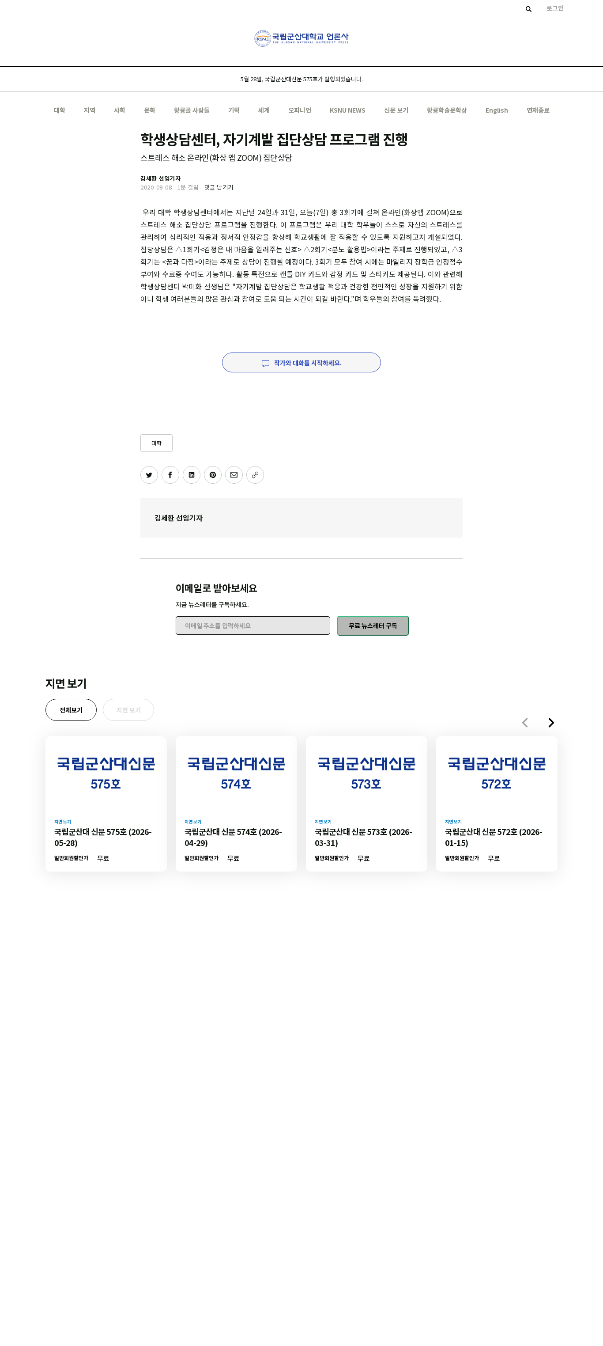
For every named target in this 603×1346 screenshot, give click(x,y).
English (497, 110)
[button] (551, 723)
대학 (59, 110)
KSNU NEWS (348, 110)
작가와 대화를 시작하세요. (307, 362)
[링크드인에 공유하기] (191, 475)
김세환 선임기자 (179, 517)
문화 (149, 110)
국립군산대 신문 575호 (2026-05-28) (102, 837)
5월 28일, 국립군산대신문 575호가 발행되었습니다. (302, 79)
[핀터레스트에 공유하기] (213, 475)
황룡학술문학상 (447, 110)
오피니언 (299, 110)
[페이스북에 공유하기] (170, 475)
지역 (89, 110)
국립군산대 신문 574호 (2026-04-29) (233, 837)
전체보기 (71, 709)
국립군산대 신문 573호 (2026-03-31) (363, 837)
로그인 (555, 8)
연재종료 (538, 110)
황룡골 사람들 (192, 110)
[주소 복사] (255, 475)
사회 (119, 110)
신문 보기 (396, 110)
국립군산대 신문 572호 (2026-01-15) (493, 837)
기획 (234, 110)
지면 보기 (129, 709)
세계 (264, 110)
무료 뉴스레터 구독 (373, 625)
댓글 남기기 (219, 187)
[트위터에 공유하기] (149, 475)
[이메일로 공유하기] (234, 475)
